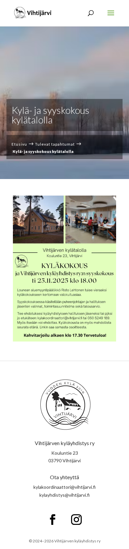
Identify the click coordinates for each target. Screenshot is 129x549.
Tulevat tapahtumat (55, 144)
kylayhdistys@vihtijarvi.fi (64, 495)
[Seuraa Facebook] (52, 519)
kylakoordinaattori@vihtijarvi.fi (64, 487)
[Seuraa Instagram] (76, 519)
